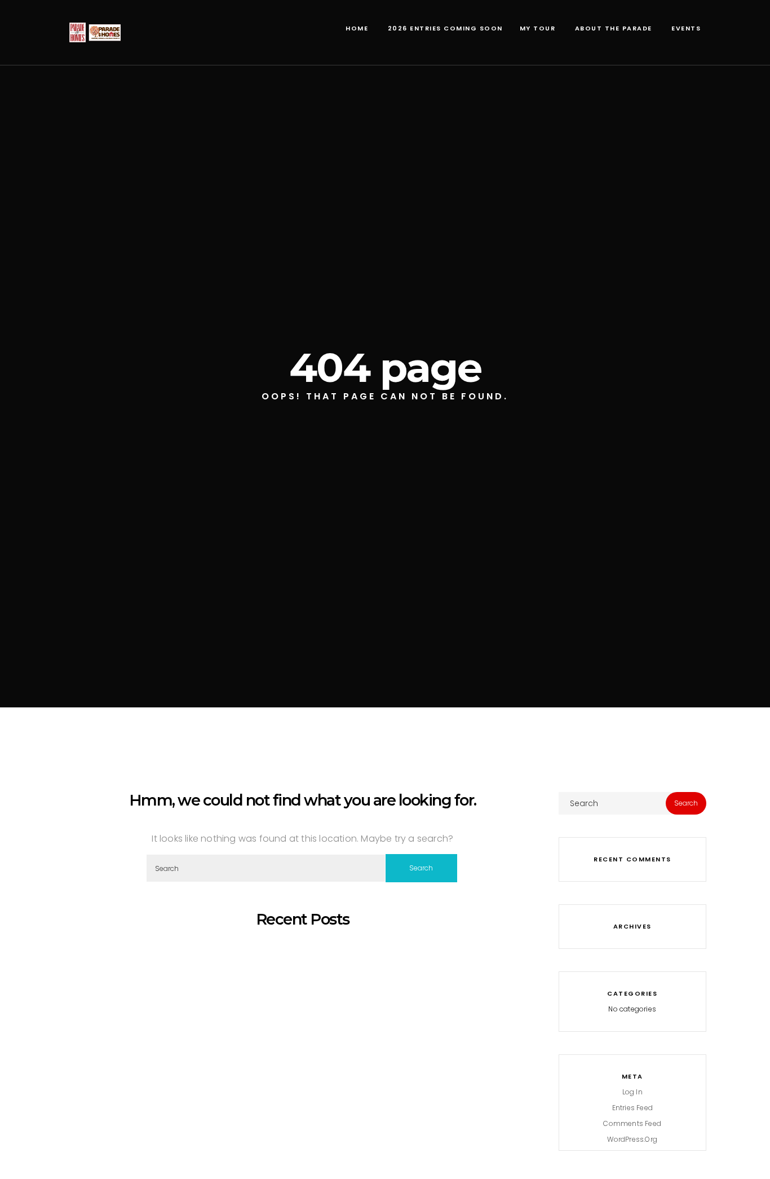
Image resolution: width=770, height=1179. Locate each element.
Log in (632, 1092)
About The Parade (612, 28)
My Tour (538, 28)
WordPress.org (632, 1139)
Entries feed (632, 1107)
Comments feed (632, 1123)
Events (685, 28)
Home (356, 28)
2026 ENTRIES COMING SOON (444, 28)
